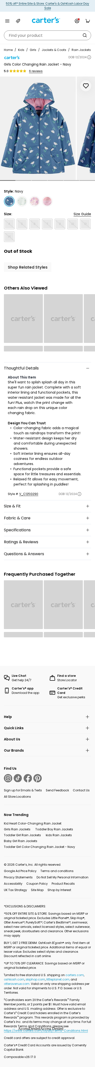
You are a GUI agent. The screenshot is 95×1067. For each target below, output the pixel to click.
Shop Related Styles (28, 267)
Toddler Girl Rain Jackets (22, 835)
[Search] (85, 35)
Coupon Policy (37, 884)
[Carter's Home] (47, 20)
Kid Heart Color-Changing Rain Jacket (32, 823)
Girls (33, 50)
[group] (38, 128)
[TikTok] (18, 778)
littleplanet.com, (58, 979)
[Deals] (18, 21)
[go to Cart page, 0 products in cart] (87, 21)
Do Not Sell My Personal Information (62, 877)
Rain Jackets (81, 50)
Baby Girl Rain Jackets (20, 841)
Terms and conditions (57, 871)
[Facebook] (28, 778)
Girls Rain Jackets (17, 829)
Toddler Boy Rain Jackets (54, 829)
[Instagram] (8, 778)
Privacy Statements (18, 877)
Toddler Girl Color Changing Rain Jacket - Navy (39, 847)
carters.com (75, 975)
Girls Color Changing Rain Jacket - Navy (37, 64)
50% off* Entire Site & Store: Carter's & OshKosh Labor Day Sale (47, 5)
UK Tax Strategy (15, 890)
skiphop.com (35, 979)
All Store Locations (17, 797)
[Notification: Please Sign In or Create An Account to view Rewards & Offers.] (77, 21)
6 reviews (36, 71)
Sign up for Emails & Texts (23, 790)
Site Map (37, 890)
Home (8, 50)
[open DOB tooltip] (89, 57)
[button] (8, 180)
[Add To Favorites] (85, 85)
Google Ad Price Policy (20, 871)
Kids (21, 50)
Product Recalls (63, 884)
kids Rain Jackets (59, 835)
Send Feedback (57, 790)
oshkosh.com (14, 979)
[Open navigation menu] (7, 21)
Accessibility (13, 884)
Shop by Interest (59, 890)
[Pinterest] (37, 778)
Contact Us (81, 790)
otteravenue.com (16, 984)
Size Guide (82, 214)
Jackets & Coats (54, 50)
